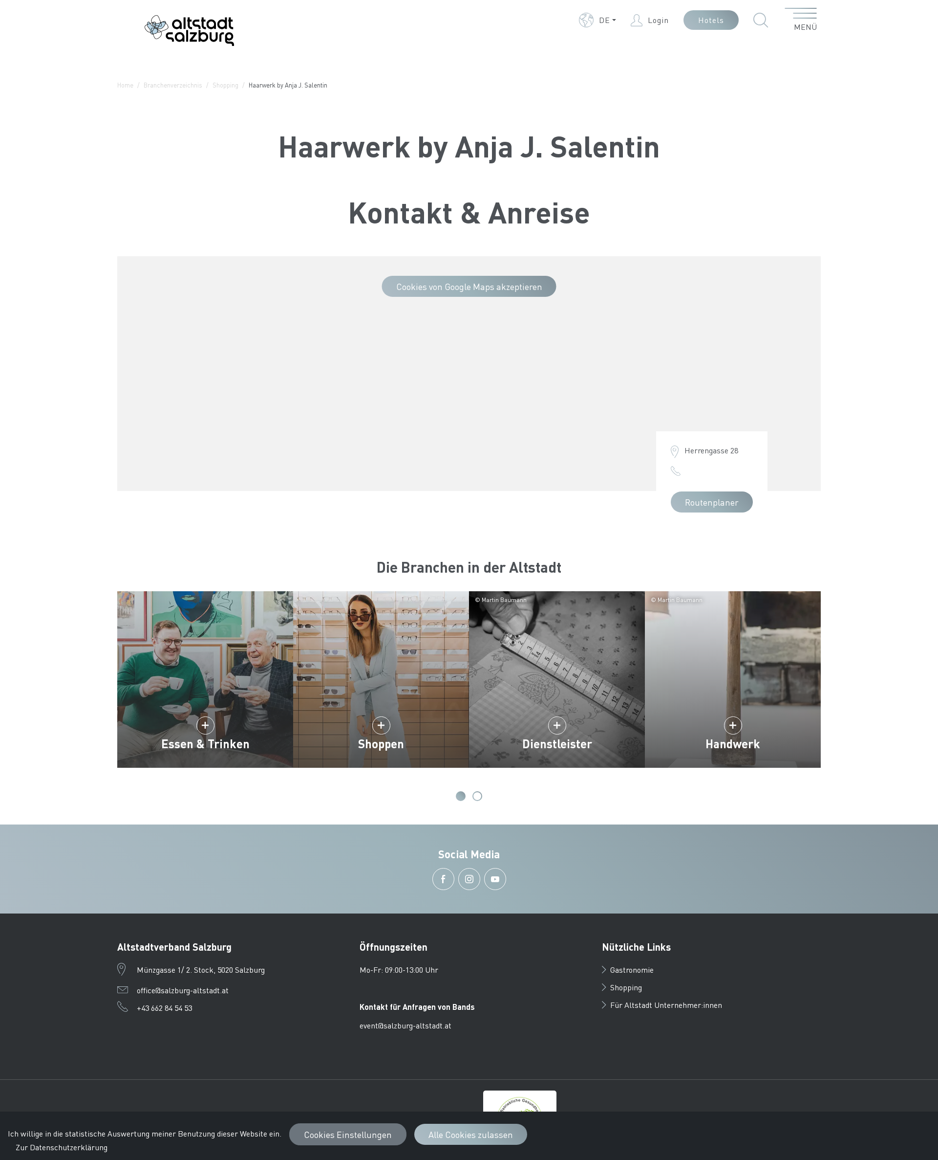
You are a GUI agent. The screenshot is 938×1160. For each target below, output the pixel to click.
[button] (597, 20)
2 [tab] (477, 796)
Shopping (225, 85)
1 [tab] (461, 796)
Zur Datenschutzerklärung (61, 1147)
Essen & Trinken (205, 743)
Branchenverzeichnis (173, 85)
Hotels (711, 20)
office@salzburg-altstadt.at (183, 990)
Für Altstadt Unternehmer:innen (666, 1005)
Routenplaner (712, 502)
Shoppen (381, 743)
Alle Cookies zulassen (470, 1134)
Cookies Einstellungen (348, 1134)
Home (125, 85)
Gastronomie (632, 969)
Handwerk (732, 743)
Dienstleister (557, 743)
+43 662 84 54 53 (164, 1008)
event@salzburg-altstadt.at (405, 1025)
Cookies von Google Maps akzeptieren (469, 286)
